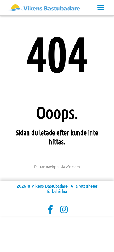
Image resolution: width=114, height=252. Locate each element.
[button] (101, 8)
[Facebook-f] (50, 209)
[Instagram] (63, 209)
